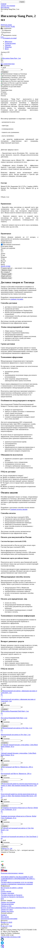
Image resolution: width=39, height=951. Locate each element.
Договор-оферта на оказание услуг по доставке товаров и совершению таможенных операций (17, 883)
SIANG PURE (10, 26)
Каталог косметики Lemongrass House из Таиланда (18, 908)
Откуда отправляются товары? (12, 475)
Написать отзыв (6, 270)
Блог (2, 898)
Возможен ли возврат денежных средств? (16, 685)
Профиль (4, 915)
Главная (3, 4)
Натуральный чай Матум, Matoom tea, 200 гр (16, 773)
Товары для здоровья (8, 5)
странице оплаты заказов (18, 509)
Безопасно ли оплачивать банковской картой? (18, 676)
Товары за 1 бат (6, 906)
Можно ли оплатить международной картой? (17, 678)
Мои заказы (5, 917)
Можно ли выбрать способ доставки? (15, 477)
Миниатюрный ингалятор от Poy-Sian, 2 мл (15, 734)
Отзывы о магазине (7, 893)
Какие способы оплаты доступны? (14, 672)
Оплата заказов (6, 891)
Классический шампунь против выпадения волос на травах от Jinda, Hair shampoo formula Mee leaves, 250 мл (19, 795)
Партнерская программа (9, 918)
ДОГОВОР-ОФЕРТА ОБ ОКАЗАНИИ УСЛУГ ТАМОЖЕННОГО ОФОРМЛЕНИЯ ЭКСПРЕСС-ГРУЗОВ (18, 878)
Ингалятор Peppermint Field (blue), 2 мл (14, 718)
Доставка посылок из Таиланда (11, 895)
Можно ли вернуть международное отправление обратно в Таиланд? (18, 487)
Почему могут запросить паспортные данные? (18, 479)
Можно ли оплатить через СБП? (13, 674)
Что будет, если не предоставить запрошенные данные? (17, 483)
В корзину (5, 72)
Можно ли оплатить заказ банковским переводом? (19, 680)
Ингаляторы (5, 7)
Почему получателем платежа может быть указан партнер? (18, 682)
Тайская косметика (7, 904)
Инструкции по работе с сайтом (12, 888)
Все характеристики (8, 64)
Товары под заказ (7, 909)
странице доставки (16, 299)
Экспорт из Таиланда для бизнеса (12, 897)
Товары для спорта (7, 911)
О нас (3, 889)
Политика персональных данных (12, 873)
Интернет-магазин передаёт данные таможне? (18, 481)
